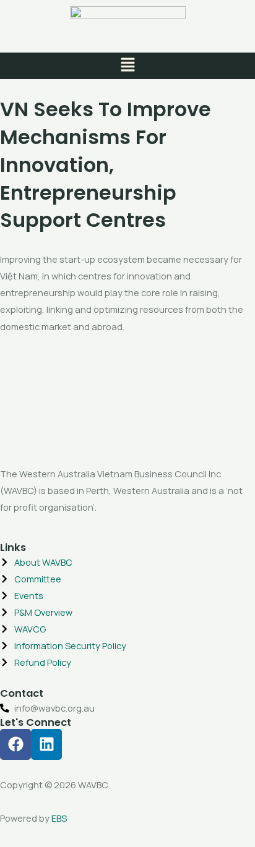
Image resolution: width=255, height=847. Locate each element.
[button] (127, 66)
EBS (59, 818)
